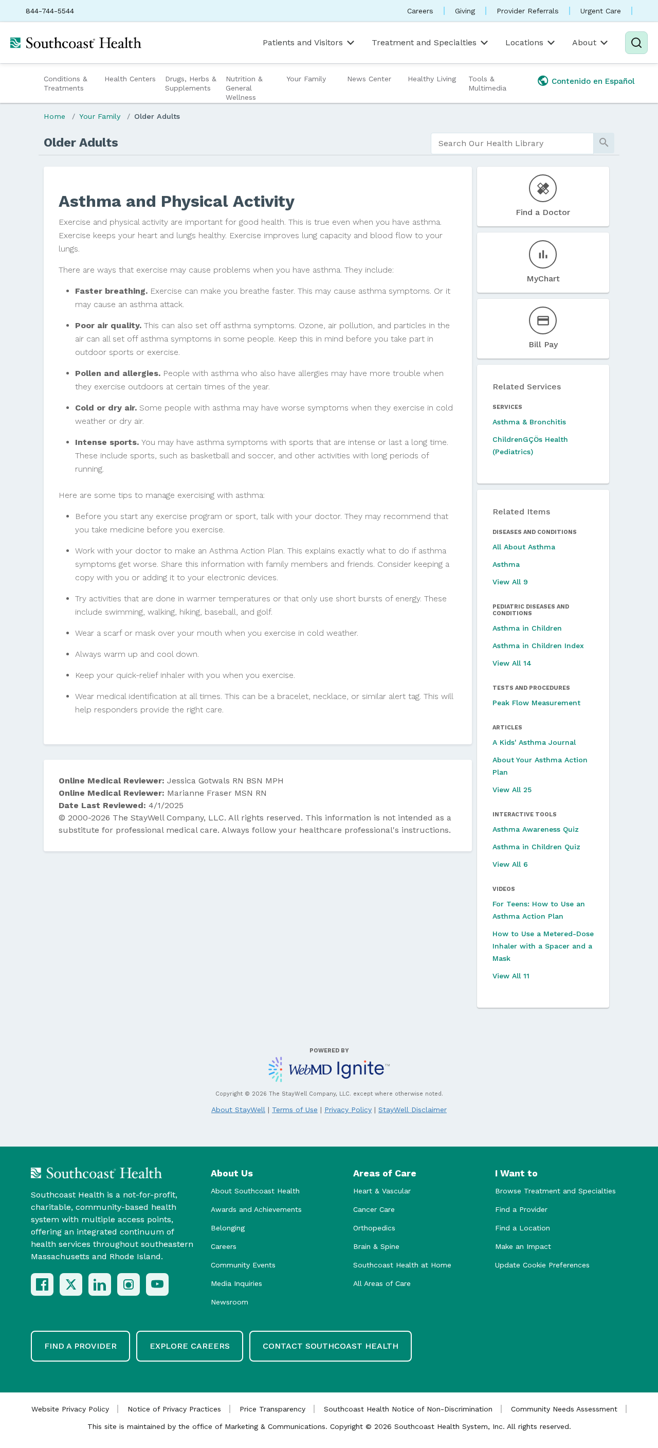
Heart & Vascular (382, 1191)
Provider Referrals (528, 11)
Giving (465, 11)
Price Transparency (272, 1409)
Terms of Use (295, 1109)
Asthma (506, 564)
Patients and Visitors (303, 42)
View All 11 (510, 976)
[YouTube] (157, 1284)
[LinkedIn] (99, 1284)
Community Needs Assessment (564, 1409)
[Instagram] (128, 1284)
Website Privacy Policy (70, 1409)
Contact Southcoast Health (330, 1346)
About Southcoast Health (255, 1191)
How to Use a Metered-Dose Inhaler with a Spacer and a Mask (543, 945)
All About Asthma (523, 547)
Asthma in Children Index (538, 645)
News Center (369, 79)
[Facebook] (42, 1284)
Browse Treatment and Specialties (555, 1191)
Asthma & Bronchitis (529, 422)
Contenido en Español (593, 81)
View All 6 (510, 864)
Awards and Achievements (256, 1209)
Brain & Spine (376, 1246)
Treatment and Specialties (424, 42)
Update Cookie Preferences (542, 1265)
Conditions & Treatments (65, 83)
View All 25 (512, 789)
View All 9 (510, 582)
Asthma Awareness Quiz (535, 829)
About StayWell (238, 1109)
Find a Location (522, 1228)
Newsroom (229, 1302)
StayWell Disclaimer (412, 1109)
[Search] (636, 42)
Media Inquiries (236, 1283)
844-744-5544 (50, 11)
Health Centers (130, 79)
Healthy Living (432, 79)
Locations (524, 42)
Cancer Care (374, 1209)
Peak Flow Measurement (536, 703)
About (584, 42)
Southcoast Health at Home (402, 1265)
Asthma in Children (527, 628)
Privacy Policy (348, 1109)
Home (54, 116)
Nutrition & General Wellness (244, 88)
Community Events (243, 1265)
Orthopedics (374, 1228)
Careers (420, 11)
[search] (512, 143)
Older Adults (157, 116)
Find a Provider (521, 1209)
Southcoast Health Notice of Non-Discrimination (408, 1409)
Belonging (228, 1228)
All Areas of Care (382, 1283)
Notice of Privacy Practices (174, 1409)
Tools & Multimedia (487, 83)
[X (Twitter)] (71, 1284)
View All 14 (512, 663)
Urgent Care (600, 11)
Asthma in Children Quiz (536, 847)
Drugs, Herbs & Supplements (190, 83)
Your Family (306, 79)
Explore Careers (190, 1346)
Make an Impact (523, 1246)
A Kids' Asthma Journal (534, 742)
